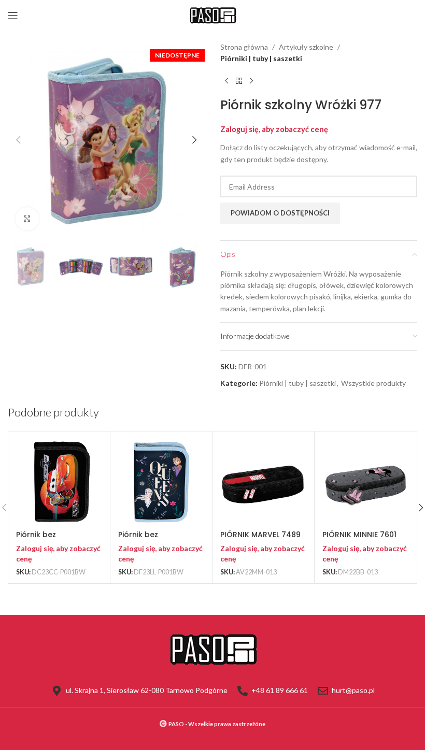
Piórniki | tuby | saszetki (261, 58)
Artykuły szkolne (306, 46)
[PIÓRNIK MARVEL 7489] (263, 482)
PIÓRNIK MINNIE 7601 (359, 534)
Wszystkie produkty (373, 383)
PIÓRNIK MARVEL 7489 (260, 534)
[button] (18, 139)
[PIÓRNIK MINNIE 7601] (365, 482)
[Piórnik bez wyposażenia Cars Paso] (59, 482)
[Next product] (251, 81)
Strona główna (244, 46)
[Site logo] (212, 14)
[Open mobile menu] (13, 15)
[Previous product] (226, 81)
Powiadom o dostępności (280, 213)
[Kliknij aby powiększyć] (27, 218)
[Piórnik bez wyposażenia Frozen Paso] (161, 482)
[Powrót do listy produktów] (239, 81)
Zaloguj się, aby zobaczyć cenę (274, 129)
